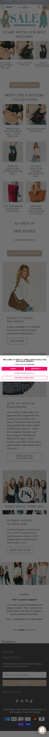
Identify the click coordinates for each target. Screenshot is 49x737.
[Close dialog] (48, 356)
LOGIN (12, 369)
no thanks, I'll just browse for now (24, 373)
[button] (42, 730)
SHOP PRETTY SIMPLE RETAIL (24, 378)
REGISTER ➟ (36, 369)
